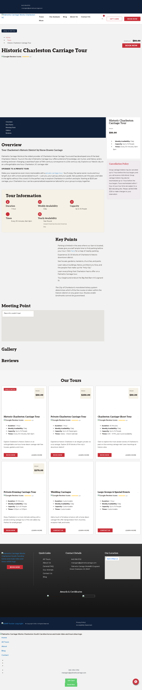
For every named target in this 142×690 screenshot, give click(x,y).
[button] (42, 17)
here (73, 251)
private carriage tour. (54, 173)
